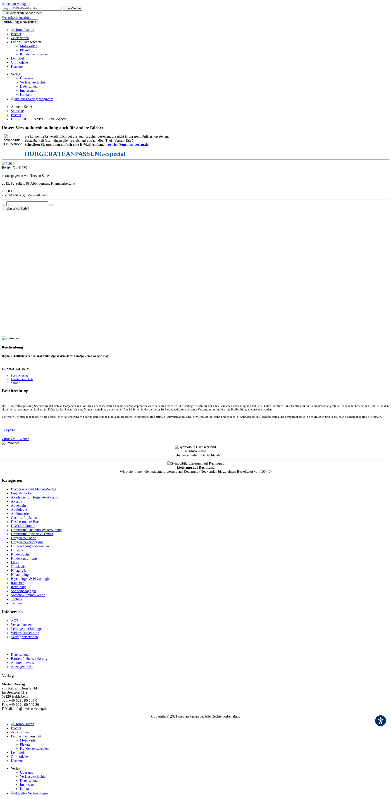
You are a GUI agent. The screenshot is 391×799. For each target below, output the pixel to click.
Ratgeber (17, 583)
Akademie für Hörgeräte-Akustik (34, 497)
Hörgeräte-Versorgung (27, 542)
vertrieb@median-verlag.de (127, 144)
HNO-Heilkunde (23, 526)
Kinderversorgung (24, 558)
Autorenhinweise (23, 663)
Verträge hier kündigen (27, 629)
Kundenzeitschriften (34, 54)
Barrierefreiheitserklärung (29, 659)
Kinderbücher (21, 554)
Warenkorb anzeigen (16, 17)
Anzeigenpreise (22, 667)
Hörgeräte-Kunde (23, 538)
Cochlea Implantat (24, 518)
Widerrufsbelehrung (25, 633)
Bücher (16, 34)
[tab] (19, 375)
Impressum (28, 90)
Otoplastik (18, 566)
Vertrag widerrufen (24, 637)
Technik (16, 599)
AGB (15, 621)
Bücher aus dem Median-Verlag (33, 489)
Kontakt (25, 94)
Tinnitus (16, 603)
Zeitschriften (20, 38)
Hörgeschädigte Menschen (30, 546)
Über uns (26, 78)
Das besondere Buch (26, 522)
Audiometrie (20, 513)
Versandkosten (37, 195)
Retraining (18, 587)
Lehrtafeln (18, 58)
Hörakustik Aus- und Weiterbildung (36, 530)
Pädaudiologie (21, 575)
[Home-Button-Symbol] (22, 30)
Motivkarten (28, 46)
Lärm (15, 562)
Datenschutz (29, 86)
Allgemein (18, 505)
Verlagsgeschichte (32, 82)
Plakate (25, 50)
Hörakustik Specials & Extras (32, 534)
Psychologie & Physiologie (30, 579)
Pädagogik (18, 570)
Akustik (16, 501)
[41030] (8, 163)
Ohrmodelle (19, 62)
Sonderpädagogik (23, 591)
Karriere (17, 66)
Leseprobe (8, 430)
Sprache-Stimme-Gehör (28, 595)
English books (21, 493)
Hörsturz (17, 550)
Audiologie (19, 509)
